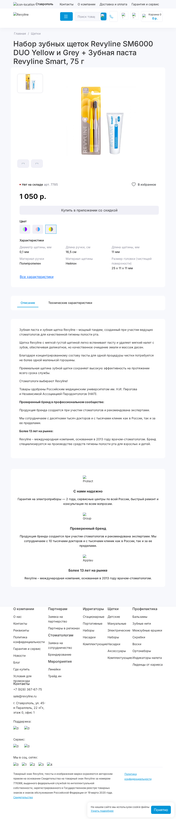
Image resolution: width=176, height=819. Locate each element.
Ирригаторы (93, 609)
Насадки (89, 637)
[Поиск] (103, 16)
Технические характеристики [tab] (70, 303)
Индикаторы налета (147, 657)
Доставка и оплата (113, 4)
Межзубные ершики (147, 630)
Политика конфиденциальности (29, 639)
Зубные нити (141, 623)
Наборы (88, 630)
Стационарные (93, 616)
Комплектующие (95, 644)
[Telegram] (27, 729)
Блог (16, 662)
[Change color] (25, 229)
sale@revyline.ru (24, 696)
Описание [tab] (28, 303)
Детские (114, 616)
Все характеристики (36, 277)
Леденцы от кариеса (147, 664)
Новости (19, 655)
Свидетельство (23, 797)
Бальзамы (139, 616)
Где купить (21, 669)
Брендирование (59, 654)
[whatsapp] (16, 729)
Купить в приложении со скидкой (89, 210)
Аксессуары (117, 651)
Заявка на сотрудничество (60, 645)
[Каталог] (66, 16)
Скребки (138, 637)
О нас (17, 616)
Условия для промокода (22, 678)
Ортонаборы (141, 651)
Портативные (92, 623)
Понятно (161, 810)
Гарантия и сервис (145, 4)
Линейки (54, 669)
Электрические (119, 630)
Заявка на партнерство (57, 619)
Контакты (66, 4)
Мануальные (117, 623)
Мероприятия (60, 661)
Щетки (113, 609)
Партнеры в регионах (64, 628)
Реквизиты (21, 630)
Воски (136, 644)
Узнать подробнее (102, 811)
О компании (86, 4)
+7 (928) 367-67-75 (27, 689)
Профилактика (144, 609)
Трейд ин (54, 676)
